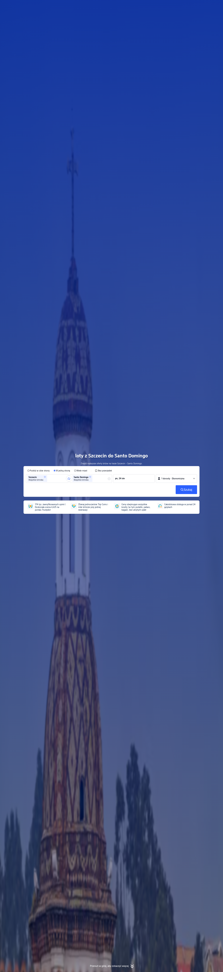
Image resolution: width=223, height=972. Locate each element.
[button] (194, 5)
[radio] (38, 470)
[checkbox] (103, 470)
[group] (47, 478)
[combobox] (49, 478)
